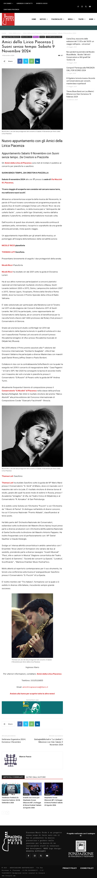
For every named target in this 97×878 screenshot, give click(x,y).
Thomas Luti (7, 476)
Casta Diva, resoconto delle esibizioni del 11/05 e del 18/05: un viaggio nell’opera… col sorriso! (80, 41)
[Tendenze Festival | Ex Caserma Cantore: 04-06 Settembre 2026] (11, 789)
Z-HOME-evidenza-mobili (53, 37)
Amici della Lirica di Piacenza (18, 163)
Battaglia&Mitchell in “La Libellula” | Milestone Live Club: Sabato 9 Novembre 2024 (48, 742)
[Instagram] (82, 6)
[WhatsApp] (31, 61)
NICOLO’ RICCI (8, 245)
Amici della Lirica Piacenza (49, 674)
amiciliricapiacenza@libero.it (35, 687)
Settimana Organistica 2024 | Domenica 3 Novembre (14, 740)
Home (4, 33)
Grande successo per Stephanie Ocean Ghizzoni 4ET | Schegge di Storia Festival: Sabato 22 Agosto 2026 (32, 803)
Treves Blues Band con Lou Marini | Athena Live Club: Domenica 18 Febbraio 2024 (80, 94)
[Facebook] (78, 6)
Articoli (42, 37)
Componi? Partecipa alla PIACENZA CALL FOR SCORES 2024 (80, 69)
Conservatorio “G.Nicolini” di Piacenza (19, 390)
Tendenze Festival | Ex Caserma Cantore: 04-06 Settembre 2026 (11, 800)
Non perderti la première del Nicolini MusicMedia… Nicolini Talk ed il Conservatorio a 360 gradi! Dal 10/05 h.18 (80, 56)
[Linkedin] (37, 61)
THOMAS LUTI (8, 252)
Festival (5, 794)
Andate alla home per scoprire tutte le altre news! (32, 693)
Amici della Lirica (15, 33)
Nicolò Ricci (7, 265)
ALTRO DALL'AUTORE (36, 777)
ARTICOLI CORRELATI (13, 777)
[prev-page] (3, 812)
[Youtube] (89, 6)
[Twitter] (86, 6)
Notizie (36, 37)
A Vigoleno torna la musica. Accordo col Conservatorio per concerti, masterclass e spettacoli (80, 81)
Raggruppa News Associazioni (11, 37)
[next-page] (7, 812)
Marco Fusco (25, 756)
